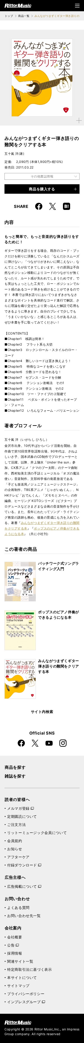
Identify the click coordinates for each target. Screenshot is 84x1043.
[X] (52, 206)
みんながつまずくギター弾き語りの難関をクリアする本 (58, 666)
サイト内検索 (42, 711)
